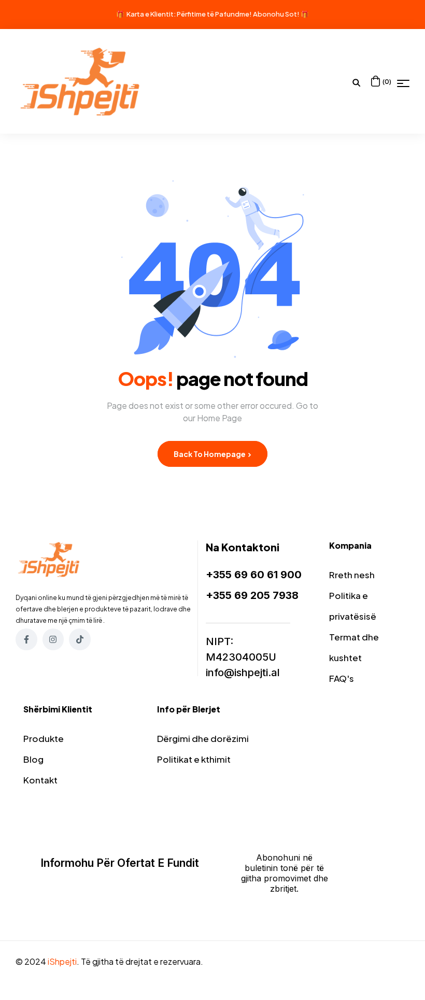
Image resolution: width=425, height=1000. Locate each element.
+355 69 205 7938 (252, 595)
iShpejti (62, 961)
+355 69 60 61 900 (254, 574)
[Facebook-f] (26, 639)
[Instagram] (53, 639)
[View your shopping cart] (375, 81)
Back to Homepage (210, 454)
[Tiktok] (80, 639)
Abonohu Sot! (276, 14)
